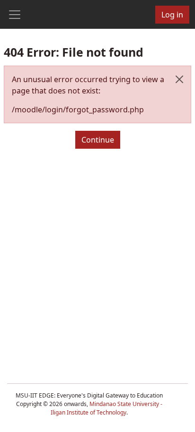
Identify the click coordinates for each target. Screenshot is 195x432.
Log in (172, 14)
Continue (97, 140)
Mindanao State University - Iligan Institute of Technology (106, 408)
